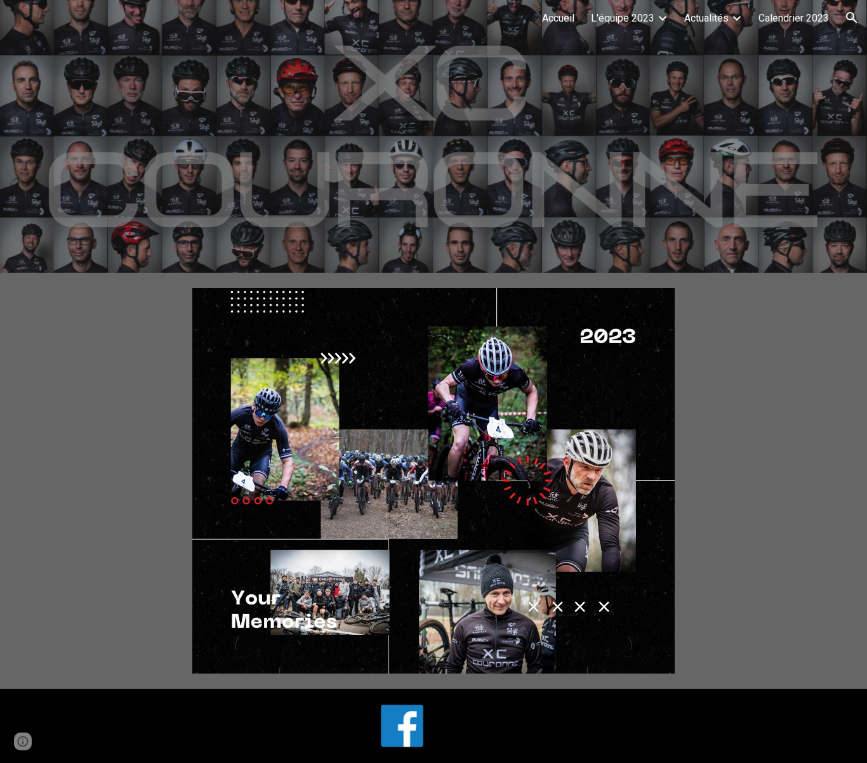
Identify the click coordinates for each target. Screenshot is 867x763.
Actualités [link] (706, 18)
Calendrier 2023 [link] (793, 18)
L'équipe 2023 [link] (622, 18)
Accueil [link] (558, 18)
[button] (852, 18)
